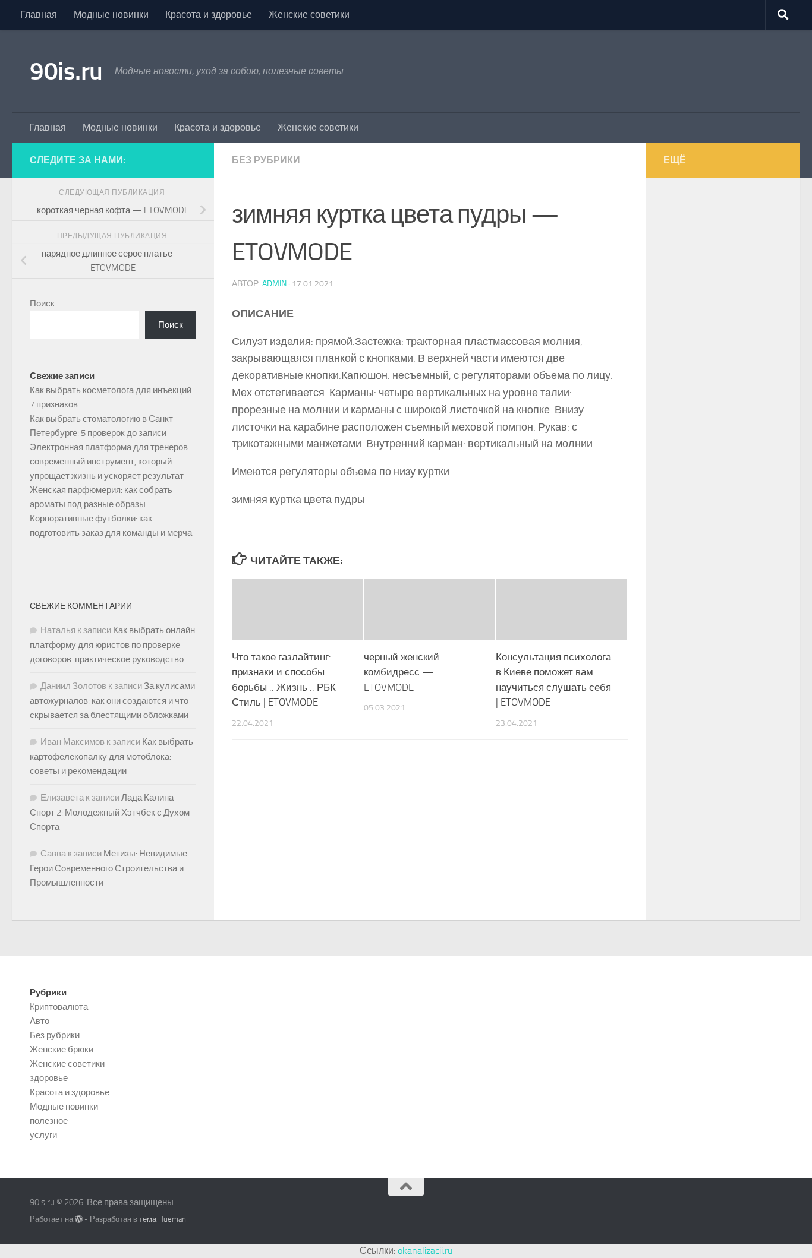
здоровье (49, 1078)
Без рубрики (266, 160)
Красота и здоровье (208, 14)
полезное (49, 1120)
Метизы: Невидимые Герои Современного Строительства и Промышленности (108, 868)
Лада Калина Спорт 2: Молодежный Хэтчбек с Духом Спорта (110, 812)
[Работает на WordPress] (79, 1219)
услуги (43, 1135)
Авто (39, 1021)
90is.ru (66, 71)
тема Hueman (162, 1219)
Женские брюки (61, 1049)
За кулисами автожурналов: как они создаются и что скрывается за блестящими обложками (112, 700)
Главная (38, 14)
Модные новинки (111, 14)
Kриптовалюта (59, 1006)
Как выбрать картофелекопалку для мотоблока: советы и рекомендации (111, 756)
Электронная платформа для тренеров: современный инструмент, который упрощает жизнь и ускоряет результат (110, 461)
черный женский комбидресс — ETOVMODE (401, 672)
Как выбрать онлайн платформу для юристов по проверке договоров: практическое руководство (112, 645)
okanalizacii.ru (425, 1250)
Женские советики (309, 14)
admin (274, 284)
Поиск (42, 303)
